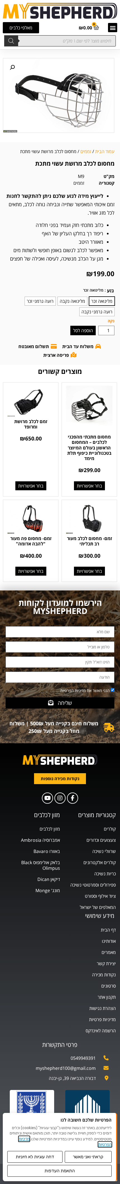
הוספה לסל (83, 330)
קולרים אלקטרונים (99, 862)
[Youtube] (47, 798)
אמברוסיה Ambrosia (40, 840)
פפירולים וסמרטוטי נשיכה (93, 885)
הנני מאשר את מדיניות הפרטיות (85, 690)
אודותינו (109, 941)
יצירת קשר (106, 963)
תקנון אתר (107, 997)
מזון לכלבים (50, 829)
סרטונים (108, 986)
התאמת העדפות (59, 1170)
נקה (111, 320)
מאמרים (109, 952)
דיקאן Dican (48, 879)
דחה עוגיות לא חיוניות (35, 1156)
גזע (110, 290)
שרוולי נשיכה (104, 851)
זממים (85, 151)
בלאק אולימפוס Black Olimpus (40, 865)
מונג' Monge (47, 890)
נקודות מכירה (104, 975)
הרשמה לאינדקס (101, 1031)
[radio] (101, 301)
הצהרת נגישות (102, 1008)
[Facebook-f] (72, 798)
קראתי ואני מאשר (88, 1156)
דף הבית (108, 930)
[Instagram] (60, 798)
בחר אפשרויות (89, 486)
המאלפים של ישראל (98, 907)
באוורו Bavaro (46, 851)
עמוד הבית (104, 151)
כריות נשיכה (105, 874)
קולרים (110, 829)
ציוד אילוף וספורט (100, 896)
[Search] (11, 40)
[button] (112, 27)
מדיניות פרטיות (102, 1019)
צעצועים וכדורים (101, 840)
